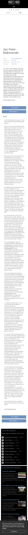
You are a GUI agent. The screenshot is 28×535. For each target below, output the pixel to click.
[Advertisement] (14, 31)
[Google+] (14, 10)
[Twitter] (12, 10)
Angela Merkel (8, 293)
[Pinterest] (18, 10)
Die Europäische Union (9, 100)
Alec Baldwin (15, 107)
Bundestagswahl (8, 248)
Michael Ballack (13, 111)
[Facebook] (9, 10)
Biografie (5, 116)
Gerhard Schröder (8, 246)
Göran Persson (8, 245)
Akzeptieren (14, 531)
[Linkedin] (16, 10)
